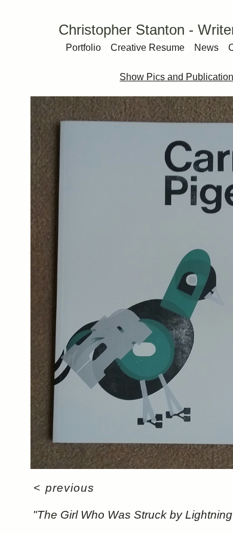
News (206, 47)
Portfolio (83, 47)
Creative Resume (148, 47)
